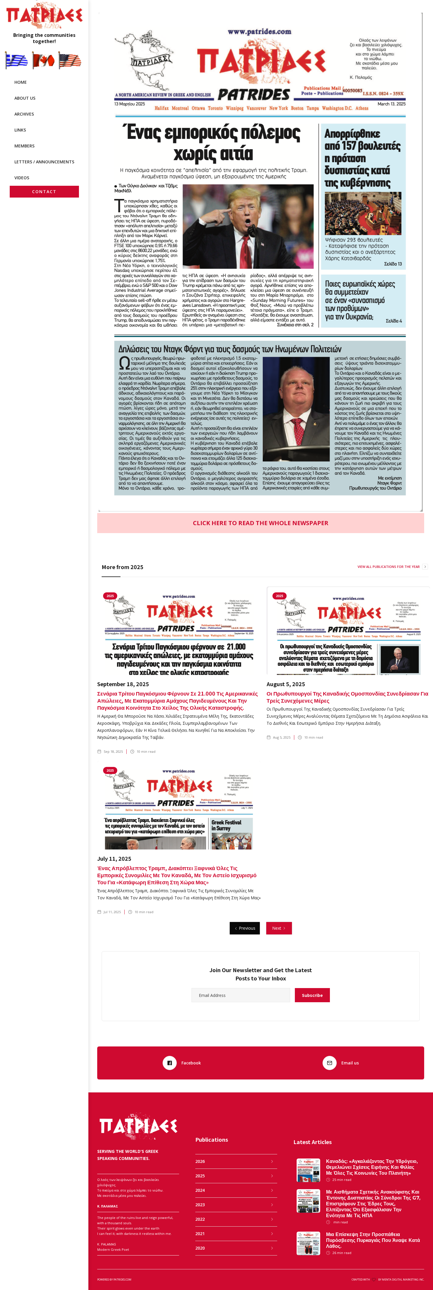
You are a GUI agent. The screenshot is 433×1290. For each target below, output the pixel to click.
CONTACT (44, 191)
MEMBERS (24, 146)
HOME (20, 82)
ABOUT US (24, 98)
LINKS (20, 130)
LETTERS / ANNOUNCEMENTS (44, 162)
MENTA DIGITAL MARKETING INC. (403, 1279)
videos (21, 177)
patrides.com (122, 1279)
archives (24, 114)
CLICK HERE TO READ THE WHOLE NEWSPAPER (260, 523)
